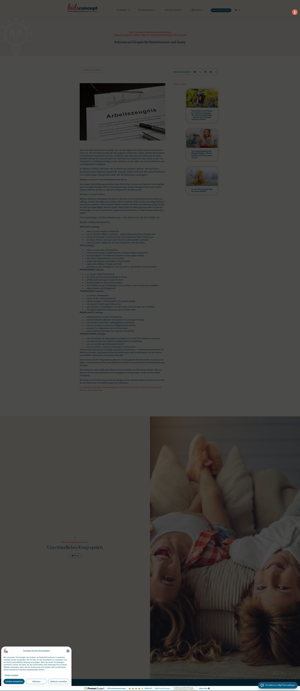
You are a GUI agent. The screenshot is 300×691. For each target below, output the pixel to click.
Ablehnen (36, 681)
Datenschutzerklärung (38, 687)
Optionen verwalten (58, 681)
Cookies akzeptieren (14, 681)
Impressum (52, 687)
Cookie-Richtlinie (22, 687)
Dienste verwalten (11, 675)
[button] (68, 651)
